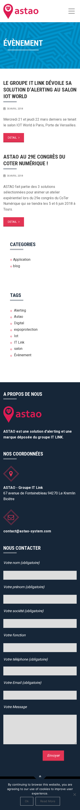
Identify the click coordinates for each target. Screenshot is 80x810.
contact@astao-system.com (27, 531)
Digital (19, 323)
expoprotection (26, 329)
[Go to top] (40, 776)
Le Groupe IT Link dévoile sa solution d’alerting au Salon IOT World (39, 90)
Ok (27, 801)
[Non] (74, 794)
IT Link (19, 342)
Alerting (20, 310)
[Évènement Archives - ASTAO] (21, 11)
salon (18, 348)
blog (16, 266)
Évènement (22, 355)
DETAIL (13, 137)
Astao (18, 316)
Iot (16, 336)
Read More (47, 801)
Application (21, 259)
